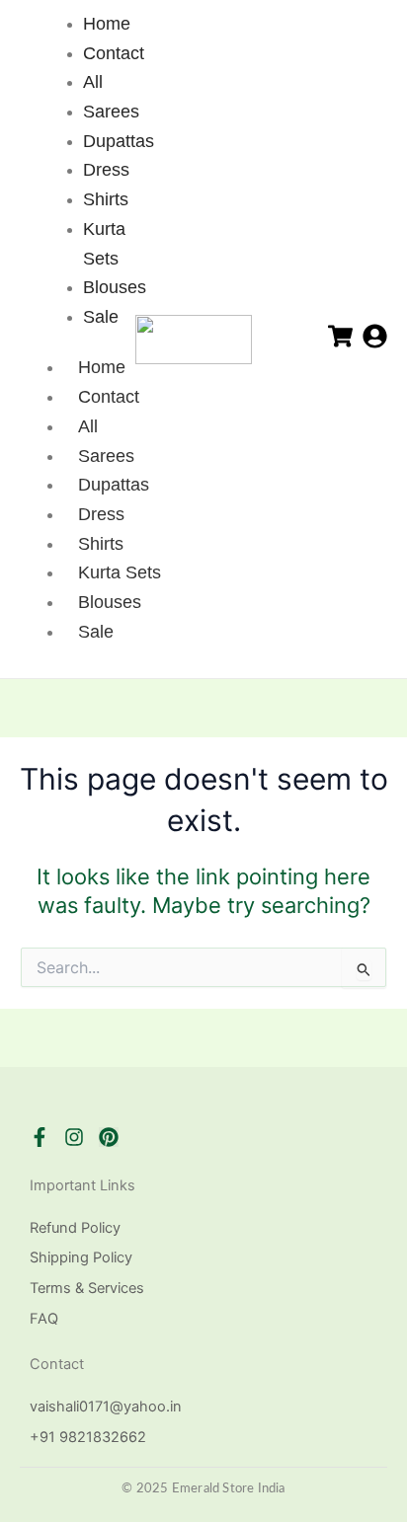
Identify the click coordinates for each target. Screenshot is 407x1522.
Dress (101, 514)
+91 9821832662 (88, 1437)
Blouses (109, 602)
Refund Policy (75, 1228)
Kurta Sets (119, 572)
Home (101, 367)
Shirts (100, 544)
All (88, 426)
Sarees (106, 456)
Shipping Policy (81, 1257)
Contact (108, 397)
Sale (96, 632)
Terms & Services (87, 1288)
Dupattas (113, 485)
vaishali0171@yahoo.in (106, 1406)
